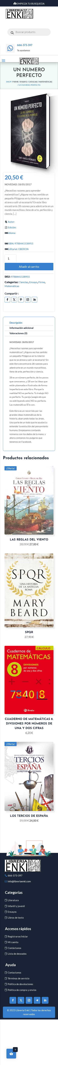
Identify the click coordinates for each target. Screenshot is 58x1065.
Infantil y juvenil (16, 906)
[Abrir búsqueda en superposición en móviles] (29, 32)
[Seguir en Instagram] (27, 299)
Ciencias (33, 81)
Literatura (13, 900)
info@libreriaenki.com (19, 881)
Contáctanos (14, 948)
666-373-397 (15, 875)
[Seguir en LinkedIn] (34, 299)
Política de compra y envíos (22, 989)
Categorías (14, 892)
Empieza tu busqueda (30, 3)
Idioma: (12, 232)
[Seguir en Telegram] (37, 1000)
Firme (16, 81)
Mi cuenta (13, 942)
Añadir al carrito (29, 266)
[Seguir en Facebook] (7, 299)
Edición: (12, 227)
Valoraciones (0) (18, 333)
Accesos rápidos (18, 929)
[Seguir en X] (14, 299)
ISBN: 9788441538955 (20, 243)
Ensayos (12, 911)
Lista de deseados (17, 953)
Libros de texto (16, 917)
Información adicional (22, 327)
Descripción (16, 322)
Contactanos (14, 972)
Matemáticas (45, 81)
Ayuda (10, 965)
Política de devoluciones (20, 984)
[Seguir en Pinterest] (21, 299)
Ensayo (23, 81)
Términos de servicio (18, 978)
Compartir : (12, 293)
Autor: (11, 221)
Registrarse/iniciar (18, 936)
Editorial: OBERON (18, 249)
